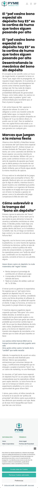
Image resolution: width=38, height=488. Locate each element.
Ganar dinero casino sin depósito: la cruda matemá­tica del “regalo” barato (18, 265)
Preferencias (19, 480)
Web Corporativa (8, 444)
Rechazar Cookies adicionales (19, 475)
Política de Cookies (9, 485)
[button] (35, 449)
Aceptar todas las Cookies (19, 469)
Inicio (4, 441)
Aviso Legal (31, 485)
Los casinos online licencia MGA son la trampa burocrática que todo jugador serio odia (18, 343)
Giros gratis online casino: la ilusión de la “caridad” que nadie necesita (18, 349)
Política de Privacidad (21, 485)
